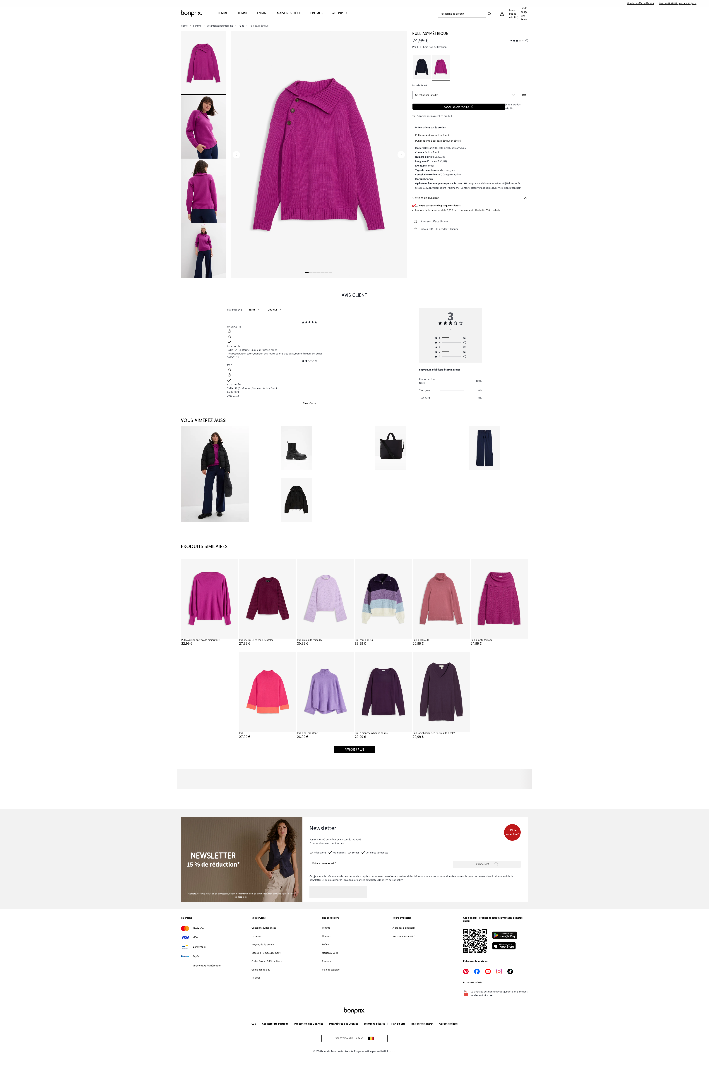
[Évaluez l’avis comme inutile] (229, 337)
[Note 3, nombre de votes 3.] (517, 41)
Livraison (256, 936)
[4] (318, 272)
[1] (307, 272)
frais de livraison (438, 47)
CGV (253, 1024)
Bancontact (199, 947)
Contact (255, 978)
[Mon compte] (502, 14)
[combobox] (462, 14)
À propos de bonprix (404, 928)
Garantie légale (448, 1024)
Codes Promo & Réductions (266, 961)
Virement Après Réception (207, 966)
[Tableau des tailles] (524, 95)
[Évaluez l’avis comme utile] (229, 331)
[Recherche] (489, 13)
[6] (326, 272)
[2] (311, 272)
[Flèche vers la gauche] (236, 154)
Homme (326, 936)
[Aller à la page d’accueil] (199, 13)
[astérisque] (303, 323)
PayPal (196, 956)
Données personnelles (390, 880)
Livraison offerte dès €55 (640, 3)
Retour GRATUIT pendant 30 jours (677, 3)
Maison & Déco (330, 953)
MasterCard (199, 928)
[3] (314, 272)
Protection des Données (308, 1024)
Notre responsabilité (404, 936)
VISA (195, 937)
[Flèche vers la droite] (401, 154)
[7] (330, 272)
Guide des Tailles (260, 970)
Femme (326, 928)
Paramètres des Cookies (343, 1024)
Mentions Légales (374, 1024)
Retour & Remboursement (265, 953)
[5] (322, 272)
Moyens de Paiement (262, 944)
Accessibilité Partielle (275, 1024)
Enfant (325, 944)
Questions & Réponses (263, 928)
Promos (326, 961)
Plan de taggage (331, 970)
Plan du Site (398, 1024)
